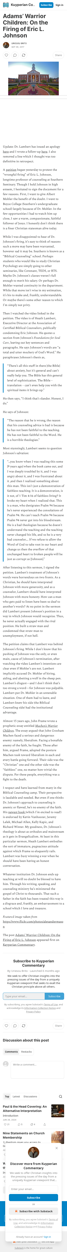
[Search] (60, 1096)
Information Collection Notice (40, 1008)
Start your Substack (26, 1241)
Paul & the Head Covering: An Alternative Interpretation (25, 1109)
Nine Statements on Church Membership (24, 1135)
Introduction (10, 1115)
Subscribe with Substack (36, 1211)
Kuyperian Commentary (19, 944)
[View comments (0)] (15, 55)
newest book (17, 812)
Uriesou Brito (19, 43)
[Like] (6, 55)
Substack (19, 1247)
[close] (56, 1148)
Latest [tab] (16, 1096)
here (6, 151)
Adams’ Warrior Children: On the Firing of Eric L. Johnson (31, 937)
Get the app (48, 1241)
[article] (33, 1115)
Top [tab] (7, 1096)
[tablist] (18, 1051)
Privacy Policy (45, 1226)
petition (11, 169)
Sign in (59, 5)
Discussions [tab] (30, 1096)
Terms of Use (51, 1004)
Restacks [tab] (26, 1051)
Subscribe (46, 5)
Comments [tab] (11, 1051)
